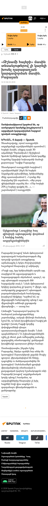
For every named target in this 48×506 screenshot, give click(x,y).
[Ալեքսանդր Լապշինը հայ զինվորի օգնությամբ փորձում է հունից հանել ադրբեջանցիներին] (24, 210)
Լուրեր (10, 38)
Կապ (28, 456)
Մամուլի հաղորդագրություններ (14, 460)
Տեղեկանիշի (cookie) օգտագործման (17, 470)
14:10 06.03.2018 (8, 82)
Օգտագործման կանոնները (13, 456)
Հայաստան (14, 431)
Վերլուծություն (38, 431)
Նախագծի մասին (9, 453)
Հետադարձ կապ (8, 474)
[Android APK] (9, 481)
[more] (43, 245)
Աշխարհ (24, 431)
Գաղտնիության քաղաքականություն (17, 467)
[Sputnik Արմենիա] (7, 19)
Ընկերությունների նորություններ (15, 463)
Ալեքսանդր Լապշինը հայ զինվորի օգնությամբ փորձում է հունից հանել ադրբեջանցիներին (23, 235)
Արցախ (5, 396)
